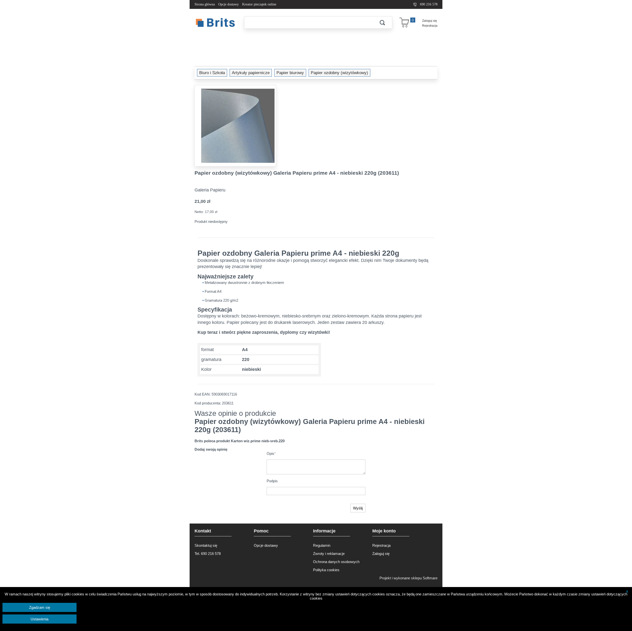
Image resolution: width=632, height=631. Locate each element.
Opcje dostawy (228, 4)
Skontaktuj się (206, 545)
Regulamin (321, 545)
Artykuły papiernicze (251, 72)
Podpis (272, 481)
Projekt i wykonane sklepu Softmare (408, 578)
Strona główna (205, 4)
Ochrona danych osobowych (336, 562)
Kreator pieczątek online (259, 4)
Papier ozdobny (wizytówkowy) (339, 72)
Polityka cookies (326, 570)
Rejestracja (429, 25)
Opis (271, 453)
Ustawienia (39, 619)
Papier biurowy (290, 72)
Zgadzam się (39, 607)
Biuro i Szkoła (212, 72)
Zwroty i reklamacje (329, 553)
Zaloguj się (429, 20)
